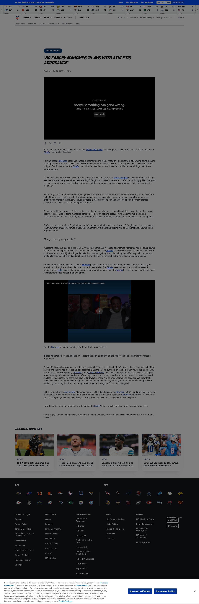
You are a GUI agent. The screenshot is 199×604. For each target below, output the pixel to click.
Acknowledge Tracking (165, 591)
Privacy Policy (82, 585)
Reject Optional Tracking (140, 591)
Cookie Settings (65, 601)
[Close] (195, 591)
